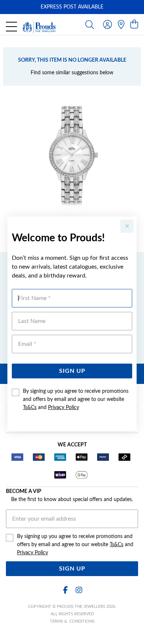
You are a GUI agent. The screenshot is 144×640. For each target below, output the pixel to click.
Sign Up (72, 371)
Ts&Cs (30, 407)
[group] (72, 7)
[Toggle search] (89, 24)
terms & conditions (72, 621)
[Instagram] (79, 590)
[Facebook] (65, 590)
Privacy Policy (63, 407)
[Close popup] (127, 226)
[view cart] (134, 24)
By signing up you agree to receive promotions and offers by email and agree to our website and (75, 399)
